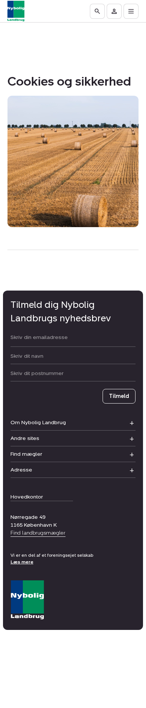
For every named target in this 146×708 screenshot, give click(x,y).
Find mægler (26, 454)
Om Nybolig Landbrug (38, 422)
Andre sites (24, 438)
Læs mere (21, 562)
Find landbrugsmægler (38, 533)
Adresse (21, 470)
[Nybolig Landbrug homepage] (27, 600)
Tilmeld (119, 396)
